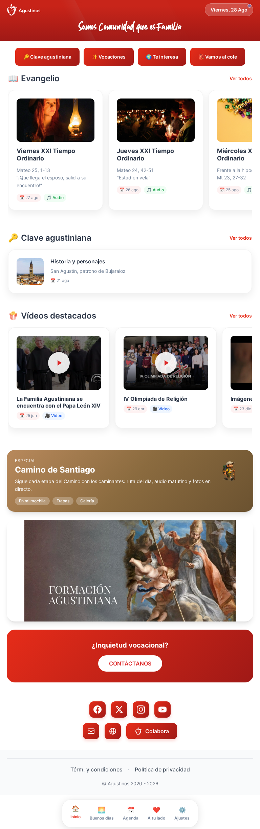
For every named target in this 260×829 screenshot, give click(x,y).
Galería (87, 500)
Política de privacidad (162, 769)
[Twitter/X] (119, 709)
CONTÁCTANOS (130, 663)
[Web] (113, 731)
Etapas (63, 500)
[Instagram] (141, 709)
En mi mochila (32, 500)
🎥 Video (53, 415)
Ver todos (241, 78)
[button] (130, 475)
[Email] (91, 731)
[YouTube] (162, 709)
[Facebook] (97, 709)
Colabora (157, 731)
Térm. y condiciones (96, 769)
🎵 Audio (55, 197)
